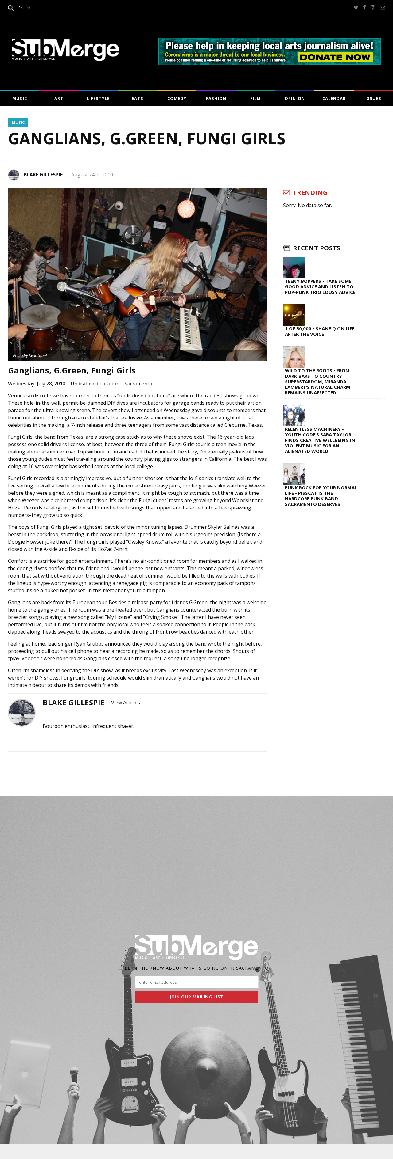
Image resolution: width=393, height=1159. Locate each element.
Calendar (334, 98)
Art (58, 98)
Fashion (216, 98)
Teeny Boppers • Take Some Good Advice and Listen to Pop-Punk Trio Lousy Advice (320, 286)
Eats (137, 98)
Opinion (295, 98)
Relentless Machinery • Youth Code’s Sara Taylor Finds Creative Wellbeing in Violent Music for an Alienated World (320, 440)
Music (19, 98)
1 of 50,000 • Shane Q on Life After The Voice (320, 331)
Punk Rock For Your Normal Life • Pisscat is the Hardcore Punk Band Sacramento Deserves (321, 496)
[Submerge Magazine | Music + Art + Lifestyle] (65, 59)
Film (255, 98)
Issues (373, 98)
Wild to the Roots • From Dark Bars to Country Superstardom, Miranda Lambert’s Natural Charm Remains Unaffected (317, 381)
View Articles (125, 702)
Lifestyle (98, 98)
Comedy (176, 98)
